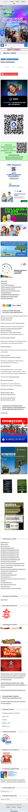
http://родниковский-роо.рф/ (7, 548)
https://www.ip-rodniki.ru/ (6, 573)
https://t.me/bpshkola (14, 377)
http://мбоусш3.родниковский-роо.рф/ (10, 554)
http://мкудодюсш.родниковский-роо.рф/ (10, 559)
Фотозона (4, 719)
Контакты (23, 1)
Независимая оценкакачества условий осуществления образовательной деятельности (14, 157)
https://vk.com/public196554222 (8, 394)
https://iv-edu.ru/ (4, 544)
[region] (16, 34)
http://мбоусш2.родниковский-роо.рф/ (10, 550)
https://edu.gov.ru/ (5, 542)
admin (13, 67)
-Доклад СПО (4, 281)
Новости (17, 1)
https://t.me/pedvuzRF (17, 328)
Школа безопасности (12, 59)
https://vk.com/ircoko (5, 355)
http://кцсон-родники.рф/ (7, 567)
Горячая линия (4, 413)
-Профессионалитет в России (8, 289)
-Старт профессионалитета (7, 285)
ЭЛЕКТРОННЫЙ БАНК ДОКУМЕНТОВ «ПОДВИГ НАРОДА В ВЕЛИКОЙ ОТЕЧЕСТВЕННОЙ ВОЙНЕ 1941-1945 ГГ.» (14, 685)
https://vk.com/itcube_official (7, 392)
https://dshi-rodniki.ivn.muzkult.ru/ (8, 561)
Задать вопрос (4, 599)
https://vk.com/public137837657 (8, 338)
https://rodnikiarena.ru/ (6, 577)
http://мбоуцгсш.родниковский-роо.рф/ (10, 552)
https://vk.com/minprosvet (6, 318)
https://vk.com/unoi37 (5, 366)
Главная (12, 1)
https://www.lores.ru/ (5, 586)
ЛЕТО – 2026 (5, 716)
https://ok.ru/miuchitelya (6, 328)
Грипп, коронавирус (8, 62)
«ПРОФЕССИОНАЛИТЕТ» (7, 298)
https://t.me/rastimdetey (6, 330)
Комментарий (20, 67)
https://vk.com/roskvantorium (7, 389)
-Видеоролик (4, 283)
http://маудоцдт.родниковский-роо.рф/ (10, 557)
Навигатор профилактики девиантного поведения (13, 780)
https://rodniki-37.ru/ (5, 546)
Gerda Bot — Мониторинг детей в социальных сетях (13, 782)
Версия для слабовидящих (10, 74)
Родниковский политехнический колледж (14, 21)
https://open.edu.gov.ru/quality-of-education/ (11, 357)
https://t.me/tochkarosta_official (8, 400)
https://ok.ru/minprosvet (6, 320)
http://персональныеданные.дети (9, 575)
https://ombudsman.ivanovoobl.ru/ (8, 584)
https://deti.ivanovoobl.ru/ (6, 582)
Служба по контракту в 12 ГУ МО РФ (11, 713)
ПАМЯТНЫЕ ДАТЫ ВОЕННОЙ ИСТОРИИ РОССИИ (13, 690)
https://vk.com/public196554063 (8, 398)
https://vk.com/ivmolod (6, 346)
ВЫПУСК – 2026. (6, 723)
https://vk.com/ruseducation (7, 380)
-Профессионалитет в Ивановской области (11, 287)
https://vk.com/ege (20, 323)
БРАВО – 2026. (5, 726)
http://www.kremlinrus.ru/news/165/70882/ (11, 588)
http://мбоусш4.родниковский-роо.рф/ (10, 556)
